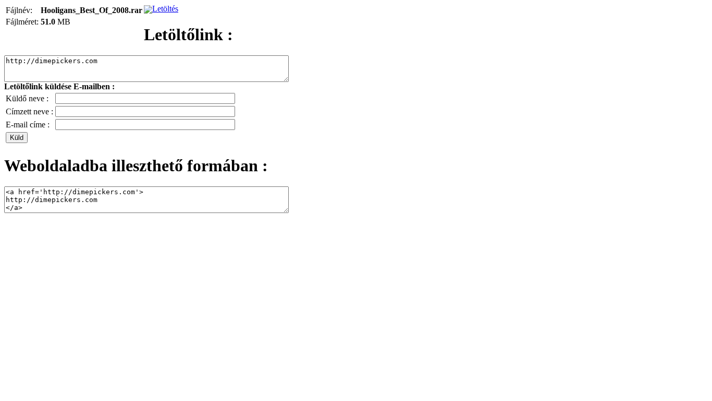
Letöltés (165, 8)
